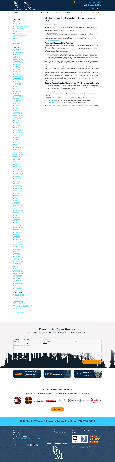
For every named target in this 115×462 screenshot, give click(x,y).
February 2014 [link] (17, 241)
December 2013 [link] (17, 244)
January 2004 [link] (17, 288)
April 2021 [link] (16, 107)
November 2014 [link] (17, 227)
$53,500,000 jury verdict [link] (51, 93)
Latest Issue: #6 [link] (87, 372)
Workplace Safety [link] (18, 41)
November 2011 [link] (17, 273)
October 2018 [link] (17, 156)
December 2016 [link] (17, 190)
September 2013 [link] (17, 249)
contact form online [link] (87, 105)
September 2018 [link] (17, 157)
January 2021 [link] (17, 112)
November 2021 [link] (17, 96)
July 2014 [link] (16, 232)
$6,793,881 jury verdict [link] (51, 102)
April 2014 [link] (16, 237)
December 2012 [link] (17, 261)
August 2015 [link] (17, 213)
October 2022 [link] (17, 81)
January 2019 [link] (17, 151)
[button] (15, 400)
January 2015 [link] (17, 225)
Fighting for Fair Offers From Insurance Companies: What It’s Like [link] (22, 303)
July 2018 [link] (16, 161)
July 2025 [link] (16, 56)
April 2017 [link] (16, 183)
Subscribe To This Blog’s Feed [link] (21, 312)
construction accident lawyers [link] (61, 105)
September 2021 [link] (17, 98)
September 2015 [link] (17, 212)
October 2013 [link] (17, 247)
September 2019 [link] (17, 137)
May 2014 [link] (16, 236)
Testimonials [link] (70, 12)
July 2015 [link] (16, 215)
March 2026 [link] (16, 49)
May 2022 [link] (16, 88)
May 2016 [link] (16, 202)
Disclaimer (16, 355)
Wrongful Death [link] (17, 43)
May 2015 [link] (16, 219)
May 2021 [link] (16, 105)
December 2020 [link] (17, 113)
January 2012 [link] (17, 270)
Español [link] (16, 30)
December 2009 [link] (17, 281)
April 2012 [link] (16, 266)
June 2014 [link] (16, 234)
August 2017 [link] (17, 178)
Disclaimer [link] (74, 447)
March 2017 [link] (16, 185)
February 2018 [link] (17, 168)
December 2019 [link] (17, 132)
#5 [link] (91, 375)
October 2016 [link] (17, 193)
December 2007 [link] (17, 283)
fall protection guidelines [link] (53, 66)
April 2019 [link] (16, 146)
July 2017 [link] (16, 180)
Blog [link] (83, 12)
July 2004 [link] (16, 285)
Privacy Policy (22, 355)
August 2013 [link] (17, 251)
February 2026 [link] (17, 50)
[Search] (99, 12)
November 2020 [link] (17, 115)
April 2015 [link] (16, 220)
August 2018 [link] (17, 159)
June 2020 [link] (16, 123)
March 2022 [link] (16, 91)
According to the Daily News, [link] (57, 29)
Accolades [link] (16, 21)
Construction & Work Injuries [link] (20, 26)
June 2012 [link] (16, 264)
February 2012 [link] (17, 268)
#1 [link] (83, 375)
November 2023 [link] (17, 62)
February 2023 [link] (17, 74)
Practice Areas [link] (43, 12)
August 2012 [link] (17, 263)
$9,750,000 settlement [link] (51, 98)
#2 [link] (85, 375)
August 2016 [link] (17, 196)
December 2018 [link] (17, 152)
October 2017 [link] (17, 174)
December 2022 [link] (17, 78)
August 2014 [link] (17, 230)
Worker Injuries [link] (17, 40)
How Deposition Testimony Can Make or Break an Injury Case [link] (23, 300)
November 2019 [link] (17, 134)
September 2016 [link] (17, 195)
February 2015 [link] (17, 224)
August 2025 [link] (17, 54)
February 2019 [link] (17, 149)
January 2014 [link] (17, 242)
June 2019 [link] (16, 142)
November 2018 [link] (17, 154)
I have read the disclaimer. (21, 358)
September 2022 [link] (17, 83)
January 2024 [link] (17, 61)
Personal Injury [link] (17, 36)
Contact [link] (94, 12)
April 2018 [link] (16, 164)
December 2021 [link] (17, 95)
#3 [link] (87, 375)
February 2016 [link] (17, 205)
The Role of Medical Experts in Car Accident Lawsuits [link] (23, 297)
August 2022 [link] (17, 84)
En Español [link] (92, 8)
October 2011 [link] (17, 275)
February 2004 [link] (17, 287)
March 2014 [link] (16, 239)
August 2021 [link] (17, 100)
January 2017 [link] (17, 188)
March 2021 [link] (16, 108)
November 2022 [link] (17, 79)
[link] (24, 8)
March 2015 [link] (16, 222)
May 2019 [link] (16, 144)
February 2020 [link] (17, 129)
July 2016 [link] (16, 198)
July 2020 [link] (16, 122)
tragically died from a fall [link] (53, 40)
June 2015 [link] (16, 217)
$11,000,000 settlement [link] (51, 97)
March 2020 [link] (16, 127)
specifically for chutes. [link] (54, 55)
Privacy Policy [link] (85, 447)
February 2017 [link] (17, 186)
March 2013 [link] (16, 258)
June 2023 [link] (16, 67)
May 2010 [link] (16, 278)
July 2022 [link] (16, 86)
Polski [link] (99, 8)
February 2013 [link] (17, 259)
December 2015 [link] (17, 208)
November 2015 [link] (17, 210)
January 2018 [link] (17, 169)
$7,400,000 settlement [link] (51, 100)
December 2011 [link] (17, 271)
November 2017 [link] (17, 173)
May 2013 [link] (16, 256)
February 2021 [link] (17, 110)
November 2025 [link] (17, 52)
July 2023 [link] (16, 66)
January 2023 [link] (17, 76)
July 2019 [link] (16, 140)
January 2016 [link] (17, 207)
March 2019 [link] (16, 147)
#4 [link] (89, 375)
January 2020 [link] (17, 130)
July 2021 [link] (16, 101)
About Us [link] (28, 12)
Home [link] (17, 12)
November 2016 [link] (17, 191)
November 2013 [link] (17, 246)
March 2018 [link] (16, 166)
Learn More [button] (57, 409)
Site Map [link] (80, 447)
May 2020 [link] (16, 125)
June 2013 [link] (16, 254)
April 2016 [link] (16, 203)
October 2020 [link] (17, 117)
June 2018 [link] (16, 163)
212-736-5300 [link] (93, 4)
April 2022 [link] (16, 90)
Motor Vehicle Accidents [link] (19, 35)
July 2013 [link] (16, 253)
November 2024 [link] (17, 59)
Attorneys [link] (16, 23)
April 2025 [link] (16, 57)
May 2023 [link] (16, 69)
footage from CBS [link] (53, 33)
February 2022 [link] (17, 93)
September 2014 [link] (17, 229)
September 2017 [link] (17, 176)
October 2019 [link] (17, 135)
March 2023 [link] (16, 73)
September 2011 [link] (17, 276)
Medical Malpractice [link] (18, 33)
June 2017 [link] (16, 181)
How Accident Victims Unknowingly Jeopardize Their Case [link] (22, 295)
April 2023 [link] (16, 71)
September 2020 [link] (17, 118)
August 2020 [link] (17, 120)
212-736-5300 (23, 439)
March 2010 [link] (16, 280)
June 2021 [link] (16, 103)
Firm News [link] (16, 31)
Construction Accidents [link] (19, 28)
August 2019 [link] (17, 139)
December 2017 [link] (17, 171)
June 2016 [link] (16, 200)
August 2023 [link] (17, 64)
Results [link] (57, 12)
